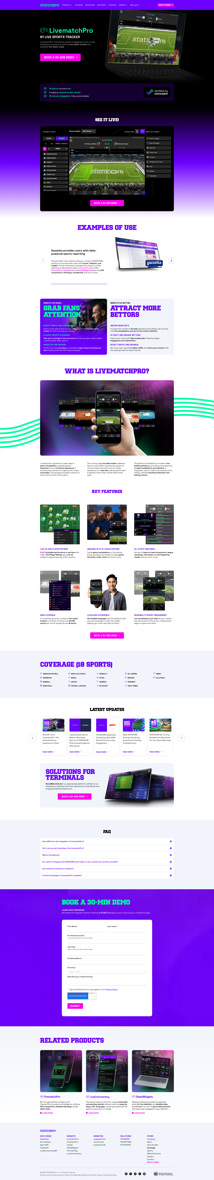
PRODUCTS (66, 5)
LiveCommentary (74, 1153)
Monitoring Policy (110, 1175)
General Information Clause (92, 1175)
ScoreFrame (99, 1142)
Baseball (46, 682)
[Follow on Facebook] (130, 1174)
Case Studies (152, 1145)
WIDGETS (71, 1136)
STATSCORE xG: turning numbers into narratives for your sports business (160, 738)
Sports (150, 1151)
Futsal (101, 678)
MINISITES (98, 1136)
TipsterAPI (44, 1148)
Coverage (151, 1148)
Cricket (73, 682)
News (149, 1142)
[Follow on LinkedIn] (126, 1174)
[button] (171, 261)
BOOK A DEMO (165, 5)
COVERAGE (112, 5)
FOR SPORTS (101, 5)
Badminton (46, 678)
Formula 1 (102, 674)
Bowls (73, 678)
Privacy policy (45, 1175)
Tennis (158, 674)
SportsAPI (94, 268)
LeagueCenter (68, 270)
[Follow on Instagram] (135, 1174)
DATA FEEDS (45, 1136)
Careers (150, 1156)
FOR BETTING (90, 5)
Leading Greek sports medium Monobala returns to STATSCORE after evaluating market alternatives (79, 740)
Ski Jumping (132, 674)
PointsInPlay (72, 1151)
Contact (150, 1159)
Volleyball (160, 678)
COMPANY (122, 5)
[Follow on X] (139, 1174)
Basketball (47, 686)
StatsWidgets (72, 1148)
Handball (102, 682)
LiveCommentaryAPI (48, 1151)
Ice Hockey (103, 686)
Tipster (70, 1145)
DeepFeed (44, 1139)
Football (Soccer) (78, 686)
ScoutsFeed (56, 270)
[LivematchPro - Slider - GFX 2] (107, 455)
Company (151, 1139)
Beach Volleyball (78, 674)
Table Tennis (132, 686)
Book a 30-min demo (59, 57)
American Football (50, 674)
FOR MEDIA (79, 5)
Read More (48, 752)
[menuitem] (135, 5)
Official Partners (154, 1153)
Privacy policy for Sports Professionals (66, 1175)
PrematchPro (72, 1142)
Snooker (130, 678)
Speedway (131, 682)
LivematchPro (83, 268)
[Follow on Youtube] (144, 1174)
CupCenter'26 (99, 1145)
